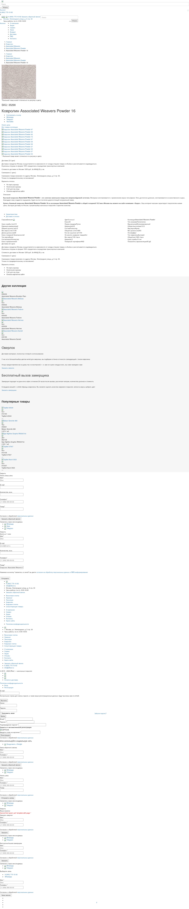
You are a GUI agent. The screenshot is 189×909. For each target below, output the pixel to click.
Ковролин (9, 602)
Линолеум (9, 600)
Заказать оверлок (8, 368)
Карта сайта (10, 621)
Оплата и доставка (11, 680)
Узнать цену (6, 125)
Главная (9, 42)
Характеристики (11, 214)
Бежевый (71, 219)
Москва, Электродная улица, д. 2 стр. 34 (17, 19)
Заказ (12, 30)
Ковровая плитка (12, 604)
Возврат (13, 32)
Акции (12, 25)
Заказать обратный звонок (31, 17)
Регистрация (8, 687)
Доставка (13, 34)
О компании (14, 23)
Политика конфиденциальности (11, 683)
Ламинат (9, 598)
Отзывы (8, 616)
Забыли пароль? (100, 713)
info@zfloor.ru (11, 586)
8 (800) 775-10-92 (6, 12)
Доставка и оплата (12, 216)
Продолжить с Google (14, 744)
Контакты (13, 38)
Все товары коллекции (10, 127)
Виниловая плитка (12, 595)
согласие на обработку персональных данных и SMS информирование (62, 572)
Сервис (12, 27)
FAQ (11, 36)
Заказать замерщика (9, 390)
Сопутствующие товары (14, 606)
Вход (6, 685)
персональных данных (25, 516)
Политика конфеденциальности (17, 624)
